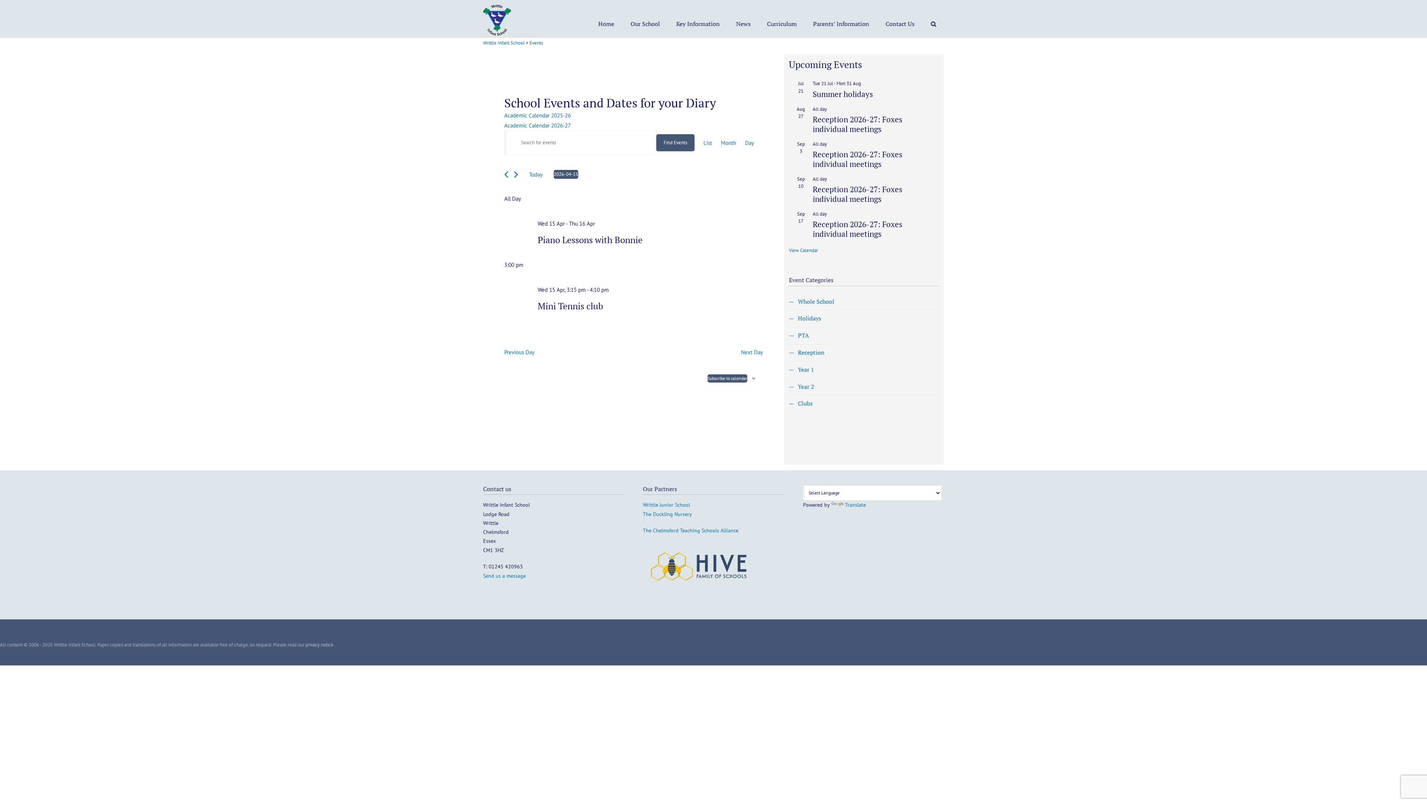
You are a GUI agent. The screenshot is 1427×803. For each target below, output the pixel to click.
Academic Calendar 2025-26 (537, 115)
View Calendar (803, 250)
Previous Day (519, 352)
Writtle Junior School (666, 505)
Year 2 (806, 387)
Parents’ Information (841, 24)
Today (536, 174)
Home (606, 24)
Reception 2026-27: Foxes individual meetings (857, 124)
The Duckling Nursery (667, 514)
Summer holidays (843, 94)
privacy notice (319, 645)
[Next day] (516, 174)
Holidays (809, 318)
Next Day (752, 352)
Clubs (805, 403)
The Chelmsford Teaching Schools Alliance (690, 530)
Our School (645, 24)
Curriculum (782, 24)
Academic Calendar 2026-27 (537, 125)
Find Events (675, 142)
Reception (811, 352)
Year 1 (806, 369)
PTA (803, 335)
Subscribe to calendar (727, 378)
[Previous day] (506, 174)
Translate (855, 505)
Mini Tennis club (570, 306)
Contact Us (900, 24)
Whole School (816, 301)
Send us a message (504, 576)
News (743, 24)
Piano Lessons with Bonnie (590, 240)
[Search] (933, 23)
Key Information (698, 24)
